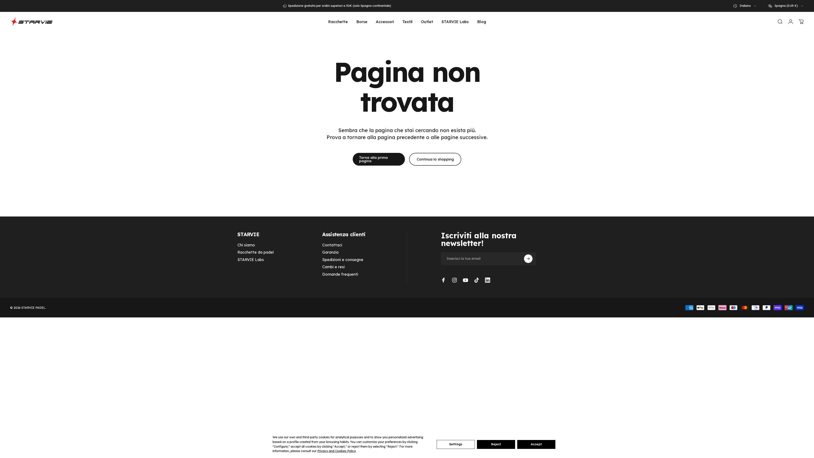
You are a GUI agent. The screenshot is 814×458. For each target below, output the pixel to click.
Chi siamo (246, 245)
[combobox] (745, 6)
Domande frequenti (340, 274)
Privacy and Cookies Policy (336, 451)
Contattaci (332, 245)
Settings (455, 444)
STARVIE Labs (250, 259)
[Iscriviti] (528, 258)
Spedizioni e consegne (342, 259)
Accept (536, 444)
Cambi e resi (333, 267)
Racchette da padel (255, 252)
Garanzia (330, 252)
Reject (496, 444)
